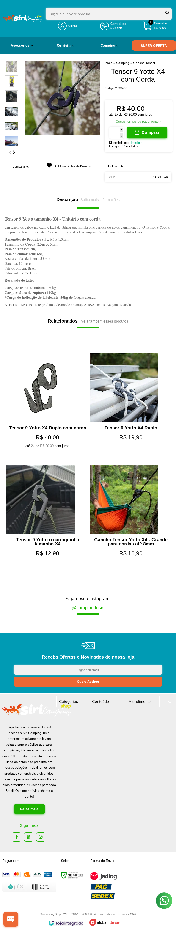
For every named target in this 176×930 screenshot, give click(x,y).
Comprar (151, 132)
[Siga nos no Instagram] (40, 837)
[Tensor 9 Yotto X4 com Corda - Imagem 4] (11, 111)
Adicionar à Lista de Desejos (72, 166)
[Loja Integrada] (66, 923)
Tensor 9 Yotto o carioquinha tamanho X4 (47, 542)
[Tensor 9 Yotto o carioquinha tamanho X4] (46, 456)
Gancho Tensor (144, 63)
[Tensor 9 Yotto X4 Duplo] (129, 344)
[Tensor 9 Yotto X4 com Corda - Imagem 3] (11, 96)
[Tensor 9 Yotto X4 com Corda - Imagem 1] (11, 66)
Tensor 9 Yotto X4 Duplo (130, 428)
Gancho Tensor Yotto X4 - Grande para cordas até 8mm (131, 542)
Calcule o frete (114, 166)
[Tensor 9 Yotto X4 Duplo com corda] (46, 344)
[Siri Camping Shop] (23, 18)
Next (13, 152)
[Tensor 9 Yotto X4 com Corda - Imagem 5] (11, 126)
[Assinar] (88, 682)
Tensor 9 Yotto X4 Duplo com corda (47, 428)
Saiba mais (29, 809)
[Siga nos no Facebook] (16, 837)
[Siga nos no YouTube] (28, 837)
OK (160, 177)
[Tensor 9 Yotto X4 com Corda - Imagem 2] (11, 81)
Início (108, 63)
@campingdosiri (88, 607)
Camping (122, 63)
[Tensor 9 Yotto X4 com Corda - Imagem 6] (11, 141)
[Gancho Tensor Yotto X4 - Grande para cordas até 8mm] (129, 456)
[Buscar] (167, 13)
